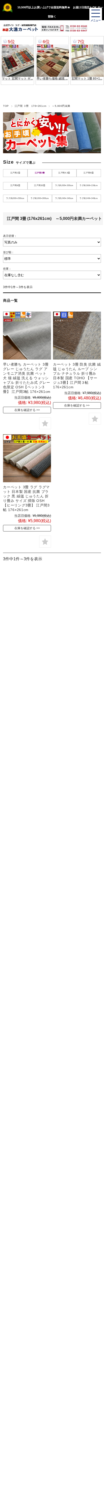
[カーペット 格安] (27, 458)
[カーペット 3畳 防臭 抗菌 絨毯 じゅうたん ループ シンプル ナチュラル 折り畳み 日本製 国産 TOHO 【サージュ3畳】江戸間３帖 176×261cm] (77, 336)
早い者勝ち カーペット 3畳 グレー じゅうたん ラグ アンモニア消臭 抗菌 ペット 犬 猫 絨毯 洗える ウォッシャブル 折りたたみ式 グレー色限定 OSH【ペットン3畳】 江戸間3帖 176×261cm (26, 378)
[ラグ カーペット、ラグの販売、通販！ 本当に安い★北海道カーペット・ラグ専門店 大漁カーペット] (20, 28)
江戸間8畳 (15, 185)
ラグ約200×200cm (64, 185)
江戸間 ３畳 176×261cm (30, 106)
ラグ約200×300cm (40, 198)
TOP (6, 106)
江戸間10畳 (39, 185)
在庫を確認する (25, 410)
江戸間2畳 (15, 173)
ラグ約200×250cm (15, 198)
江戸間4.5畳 (64, 173)
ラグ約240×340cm (89, 198)
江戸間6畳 (89, 173)
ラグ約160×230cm (89, 185)
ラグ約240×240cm (64, 198)
